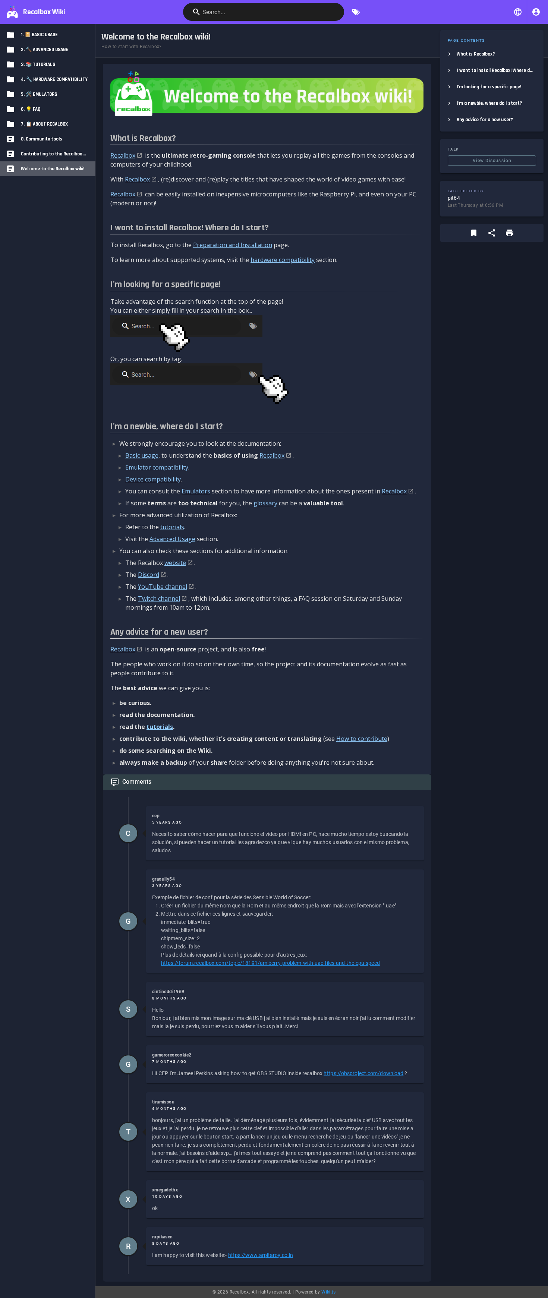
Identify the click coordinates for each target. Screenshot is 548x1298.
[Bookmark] (474, 233)
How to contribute (361, 739)
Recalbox (122, 155)
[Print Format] (510, 233)
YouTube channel (162, 586)
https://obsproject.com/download (363, 1073)
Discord (148, 575)
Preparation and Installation (232, 245)
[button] (518, 12)
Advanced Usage (172, 539)
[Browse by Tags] (356, 12)
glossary (265, 503)
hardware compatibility (283, 260)
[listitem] (492, 54)
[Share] (492, 233)
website (175, 563)
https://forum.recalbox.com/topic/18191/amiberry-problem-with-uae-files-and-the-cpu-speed (270, 963)
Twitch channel (159, 598)
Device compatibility (153, 479)
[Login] (536, 12)
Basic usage (141, 455)
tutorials (172, 527)
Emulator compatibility (156, 467)
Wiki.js (328, 1292)
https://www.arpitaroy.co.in (260, 1255)
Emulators (196, 491)
